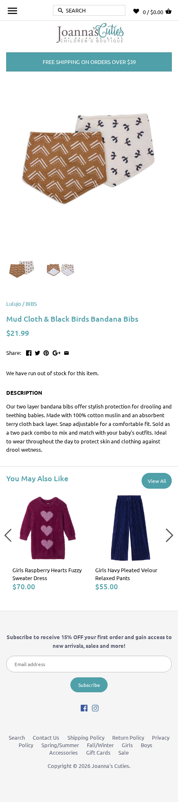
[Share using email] (66, 351)
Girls (127, 744)
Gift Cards (98, 752)
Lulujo (13, 303)
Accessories (63, 752)
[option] (47, 542)
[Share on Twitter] (37, 351)
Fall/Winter (100, 744)
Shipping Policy (85, 737)
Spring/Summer (60, 744)
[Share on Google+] (57, 351)
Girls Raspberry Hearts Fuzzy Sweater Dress (47, 573)
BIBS (31, 303)
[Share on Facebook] (28, 351)
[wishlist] (138, 11)
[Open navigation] (12, 11)
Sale (123, 752)
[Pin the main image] (46, 351)
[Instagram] (95, 708)
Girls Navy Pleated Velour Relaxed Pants (126, 573)
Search (17, 737)
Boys (146, 744)
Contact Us (46, 737)
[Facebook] (84, 708)
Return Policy (128, 737)
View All (157, 480)
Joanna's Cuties (110, 765)
